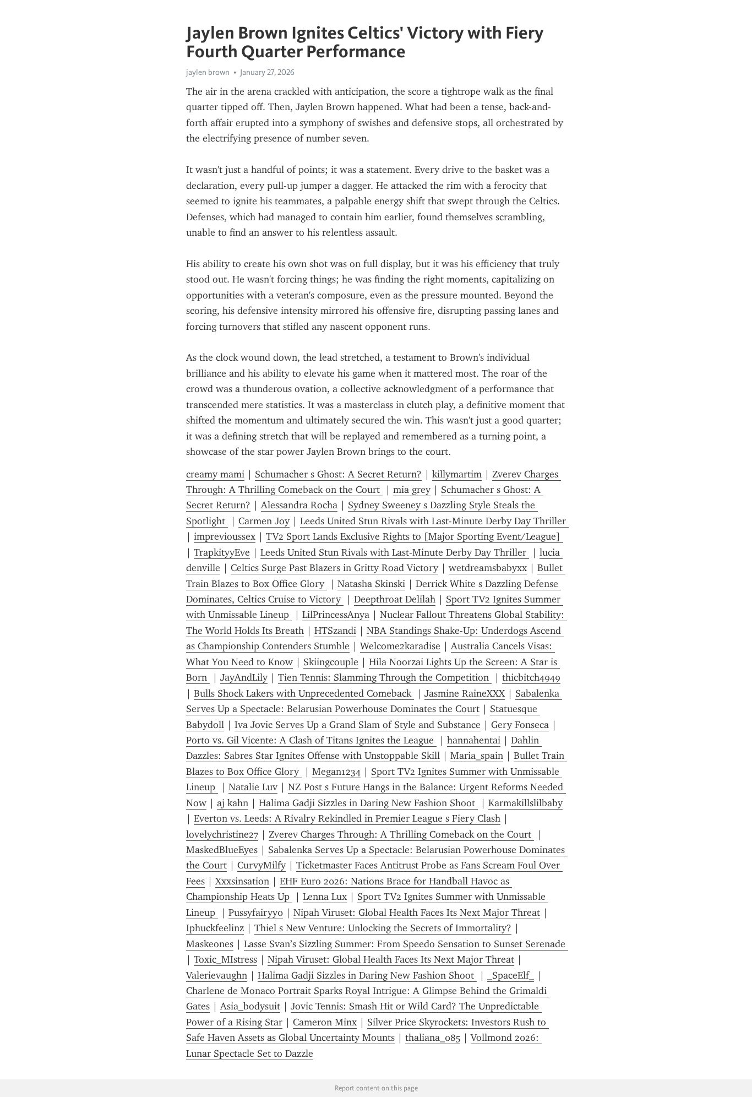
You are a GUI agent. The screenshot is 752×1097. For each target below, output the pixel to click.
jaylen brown (208, 72)
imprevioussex (224, 536)
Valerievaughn (216, 975)
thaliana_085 (432, 1037)
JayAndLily (244, 677)
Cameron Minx (325, 1022)
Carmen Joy (264, 521)
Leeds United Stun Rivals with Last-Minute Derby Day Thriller (434, 521)
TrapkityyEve (222, 552)
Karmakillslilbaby (525, 803)
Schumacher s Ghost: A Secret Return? (338, 474)
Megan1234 (336, 771)
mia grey (412, 490)
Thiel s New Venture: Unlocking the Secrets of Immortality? (382, 928)
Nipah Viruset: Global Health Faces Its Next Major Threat (416, 912)
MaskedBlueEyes (222, 850)
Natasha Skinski (371, 584)
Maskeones (209, 944)
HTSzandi (335, 630)
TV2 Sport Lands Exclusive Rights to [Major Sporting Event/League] (414, 536)
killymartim (457, 474)
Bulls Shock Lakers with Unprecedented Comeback (304, 693)
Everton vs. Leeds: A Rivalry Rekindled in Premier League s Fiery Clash (347, 818)
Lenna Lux (325, 896)
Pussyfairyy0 (255, 912)
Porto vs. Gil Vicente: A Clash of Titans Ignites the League (311, 740)
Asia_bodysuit (250, 1006)
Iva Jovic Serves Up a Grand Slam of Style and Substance (358, 725)
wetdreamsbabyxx (488, 568)
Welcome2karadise (400, 646)
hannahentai (473, 740)
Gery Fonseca (520, 725)
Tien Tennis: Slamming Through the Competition (385, 677)
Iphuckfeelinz (215, 928)
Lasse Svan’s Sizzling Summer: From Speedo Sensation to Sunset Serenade (406, 944)
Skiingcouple (330, 662)
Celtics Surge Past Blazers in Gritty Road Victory (334, 568)
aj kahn (232, 803)
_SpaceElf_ (510, 975)
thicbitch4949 (531, 677)
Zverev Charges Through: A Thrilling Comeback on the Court (401, 834)
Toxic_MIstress (225, 959)
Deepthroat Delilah (394, 599)
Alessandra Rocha (299, 505)
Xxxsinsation (242, 881)
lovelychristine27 (222, 834)
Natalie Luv (252, 787)
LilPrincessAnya (335, 615)
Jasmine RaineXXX (464, 693)
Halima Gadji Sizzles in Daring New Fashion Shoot (368, 803)
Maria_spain (476, 756)
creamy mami (215, 474)
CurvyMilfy (261, 865)
